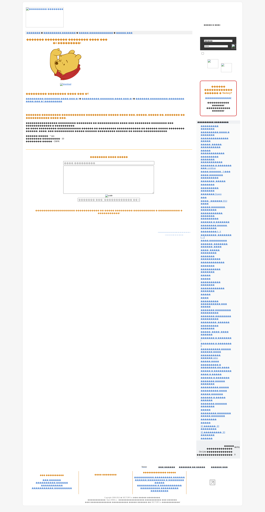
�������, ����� (213, 181)
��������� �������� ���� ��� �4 (52, 99)
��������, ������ (215, 322)
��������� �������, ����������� (211, 159)
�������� (209, 419)
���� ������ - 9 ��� (215, 171)
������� (33, 33)
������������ (212, 262)
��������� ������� (59, 33)
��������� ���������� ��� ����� (214, 304)
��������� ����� (215, 387)
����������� (52, 485)
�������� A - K (211, 231)
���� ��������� (214, 240)
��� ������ (52, 480)
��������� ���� (214, 391)
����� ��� (124, 33)
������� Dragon (211, 194)
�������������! (218, 98)
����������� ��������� (52, 488)
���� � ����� (211, 374)
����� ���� (210, 361)
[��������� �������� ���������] (45, 27)
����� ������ (212, 394)
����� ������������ (96, 33)
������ (207, 438)
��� (204, 197)
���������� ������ (52, 483)
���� (205, 298)
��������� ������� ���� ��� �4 (107, 99)
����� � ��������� (216, 371)
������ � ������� (215, 222)
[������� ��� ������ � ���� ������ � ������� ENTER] (212, 24)
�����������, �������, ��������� (212, 216)
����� (206, 275)
